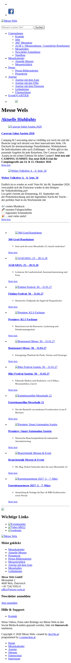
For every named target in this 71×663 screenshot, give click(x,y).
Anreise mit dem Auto (27, 79)
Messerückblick (23, 64)
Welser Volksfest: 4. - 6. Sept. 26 (19, 177)
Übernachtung (23, 92)
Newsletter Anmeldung (27, 52)
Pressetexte (21, 73)
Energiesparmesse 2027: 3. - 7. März (29, 485)
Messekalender (16, 58)
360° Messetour (23, 42)
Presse (11, 67)
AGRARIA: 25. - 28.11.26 (23, 265)
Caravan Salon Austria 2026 (17, 133)
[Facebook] (11, 14)
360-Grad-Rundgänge (21, 239)
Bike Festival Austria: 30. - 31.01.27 (28, 373)
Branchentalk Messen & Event (26, 459)
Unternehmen (15, 33)
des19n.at (53, 634)
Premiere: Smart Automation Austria (30, 431)
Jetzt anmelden (9, 602)
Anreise (12, 76)
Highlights (18, 119)
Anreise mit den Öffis (27, 83)
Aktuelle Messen (24, 61)
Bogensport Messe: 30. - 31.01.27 (27, 348)
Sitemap (12, 652)
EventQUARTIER (18, 95)
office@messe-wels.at (13, 589)
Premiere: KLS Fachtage (22, 319)
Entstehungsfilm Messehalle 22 (26, 402)
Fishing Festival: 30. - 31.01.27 (25, 293)
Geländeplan (22, 89)
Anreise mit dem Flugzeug (29, 86)
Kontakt (19, 36)
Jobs (17, 39)
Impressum (14, 658)
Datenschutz (15, 655)
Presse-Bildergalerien (26, 70)
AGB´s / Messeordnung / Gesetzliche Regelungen (42, 45)
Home (11, 643)
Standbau (20, 55)
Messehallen (22, 48)
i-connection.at (27, 637)
